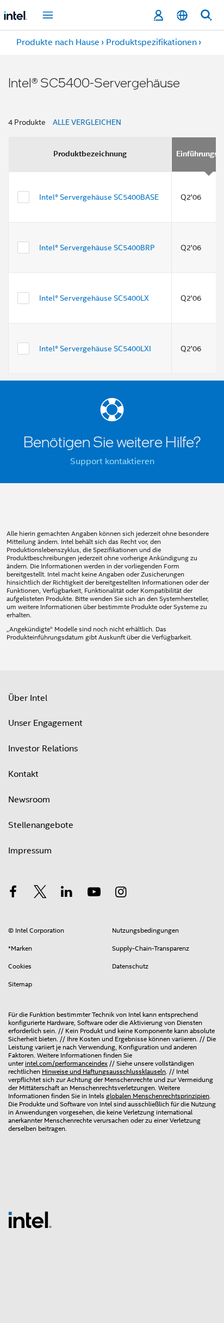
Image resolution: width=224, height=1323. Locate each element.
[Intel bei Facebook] (13, 893)
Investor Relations (43, 748)
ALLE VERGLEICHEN (87, 122)
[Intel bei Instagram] (120, 893)
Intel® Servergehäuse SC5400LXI (95, 348)
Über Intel (27, 698)
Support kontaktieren (112, 461)
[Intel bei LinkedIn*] (67, 893)
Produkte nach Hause (57, 42)
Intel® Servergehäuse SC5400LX (94, 298)
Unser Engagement (45, 723)
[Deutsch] (182, 15)
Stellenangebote (40, 825)
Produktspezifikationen (151, 42)
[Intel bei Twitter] (40, 893)
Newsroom (29, 799)
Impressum (30, 850)
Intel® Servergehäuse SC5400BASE (99, 197)
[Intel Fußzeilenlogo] (30, 1219)
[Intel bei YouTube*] (94, 893)
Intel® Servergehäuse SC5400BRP (97, 247)
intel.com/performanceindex (66, 1063)
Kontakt (23, 774)
